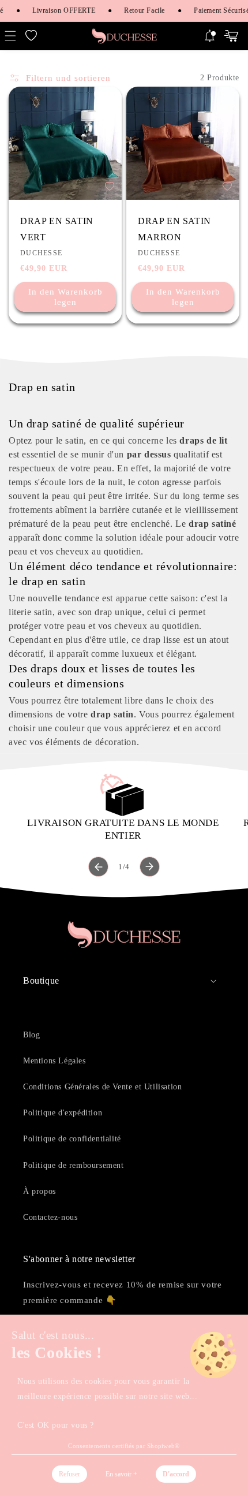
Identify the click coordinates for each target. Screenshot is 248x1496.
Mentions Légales (54, 1060)
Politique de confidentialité (72, 1138)
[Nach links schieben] (98, 867)
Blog (31, 1034)
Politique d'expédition (62, 1112)
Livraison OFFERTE (62, 10)
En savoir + (121, 1474)
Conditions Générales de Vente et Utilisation (102, 1086)
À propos (39, 1191)
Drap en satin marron (174, 229)
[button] (31, 36)
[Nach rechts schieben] (150, 867)
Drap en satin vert (56, 229)
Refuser (69, 1474)
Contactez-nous (50, 1217)
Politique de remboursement (73, 1165)
